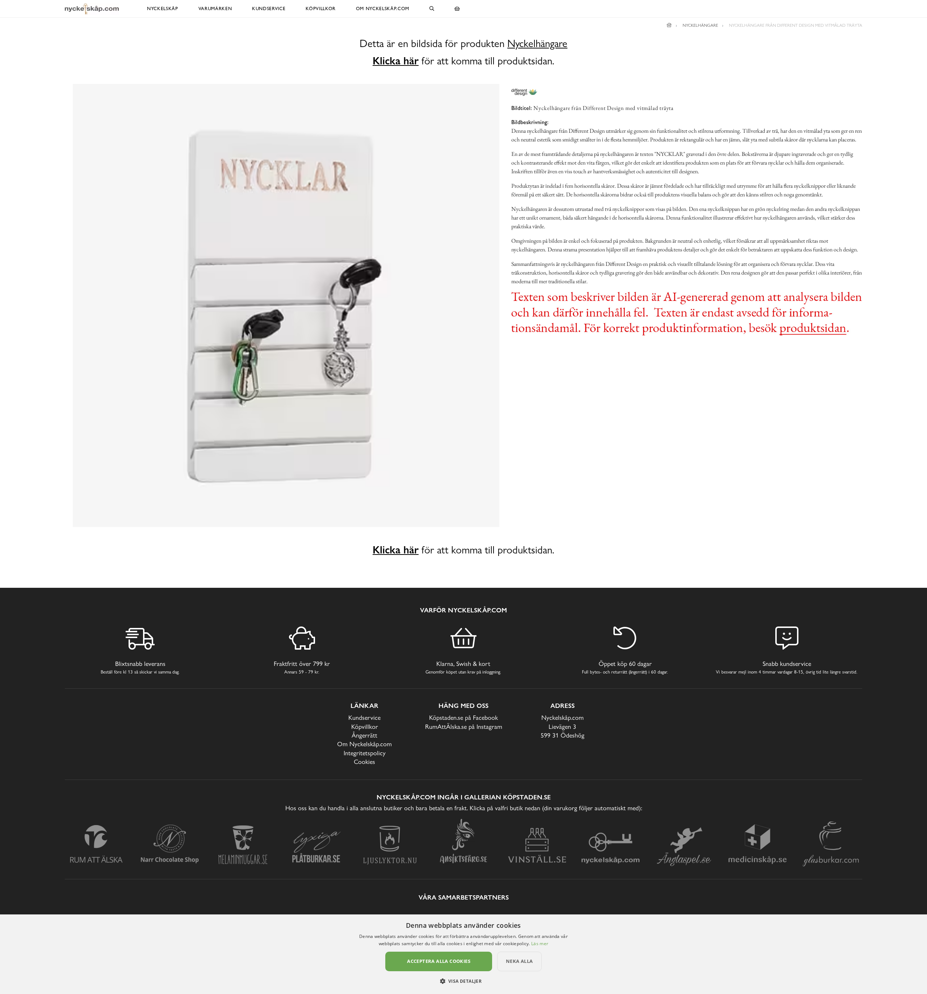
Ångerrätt (364, 735)
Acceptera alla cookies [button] (438, 961)
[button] (463, 981)
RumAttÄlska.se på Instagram (463, 726)
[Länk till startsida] (669, 25)
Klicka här (396, 61)
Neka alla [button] (519, 961)
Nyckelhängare (537, 44)
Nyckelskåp (162, 8)
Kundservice (268, 8)
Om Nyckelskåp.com (382, 8)
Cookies (364, 761)
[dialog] (463, 954)
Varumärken (215, 8)
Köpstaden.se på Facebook (463, 717)
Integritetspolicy (365, 753)
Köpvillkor (321, 8)
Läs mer (539, 943)
